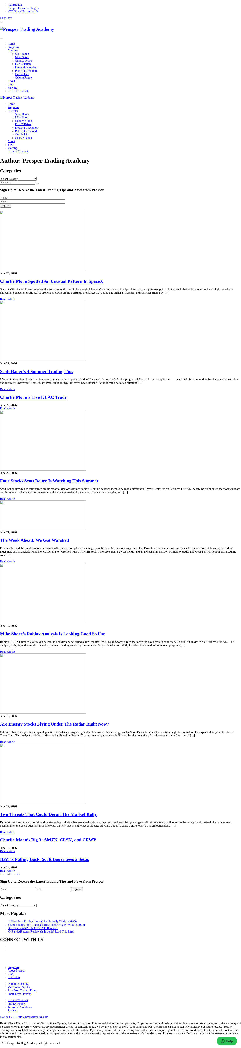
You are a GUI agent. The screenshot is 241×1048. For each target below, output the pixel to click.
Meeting (12, 87)
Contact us (14, 977)
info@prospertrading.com (33, 1016)
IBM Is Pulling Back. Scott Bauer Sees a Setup (44, 859)
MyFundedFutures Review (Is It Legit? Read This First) (41, 931)
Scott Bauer (22, 53)
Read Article (7, 299)
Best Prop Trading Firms (22, 990)
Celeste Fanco (23, 77)
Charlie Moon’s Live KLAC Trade (33, 397)
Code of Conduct (18, 91)
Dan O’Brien (23, 64)
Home (11, 43)
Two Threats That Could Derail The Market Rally (48, 814)
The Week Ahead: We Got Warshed (34, 540)
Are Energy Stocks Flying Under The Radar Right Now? (54, 724)
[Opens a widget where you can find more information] (227, 1041)
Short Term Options (19, 993)
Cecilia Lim (22, 74)
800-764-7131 (8, 1016)
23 (18, 874)
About (11, 80)
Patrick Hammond (26, 70)
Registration (15, 4)
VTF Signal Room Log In (23, 11)
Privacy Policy (16, 1003)
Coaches (13, 50)
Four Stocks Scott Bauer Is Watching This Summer (49, 480)
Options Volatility (18, 983)
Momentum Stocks (19, 987)
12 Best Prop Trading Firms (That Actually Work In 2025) (42, 921)
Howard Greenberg (26, 67)
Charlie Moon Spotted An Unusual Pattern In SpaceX (51, 281)
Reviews (13, 1010)
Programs (13, 47)
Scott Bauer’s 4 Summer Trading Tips (36, 371)
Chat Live (6, 17)
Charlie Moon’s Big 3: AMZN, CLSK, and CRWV (48, 839)
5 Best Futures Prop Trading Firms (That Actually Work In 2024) (46, 924)
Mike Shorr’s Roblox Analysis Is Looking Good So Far (52, 633)
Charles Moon (23, 60)
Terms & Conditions (20, 1007)
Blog (10, 84)
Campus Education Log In (23, 8)
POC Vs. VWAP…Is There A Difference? (33, 928)
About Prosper (16, 970)
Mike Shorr (22, 57)
